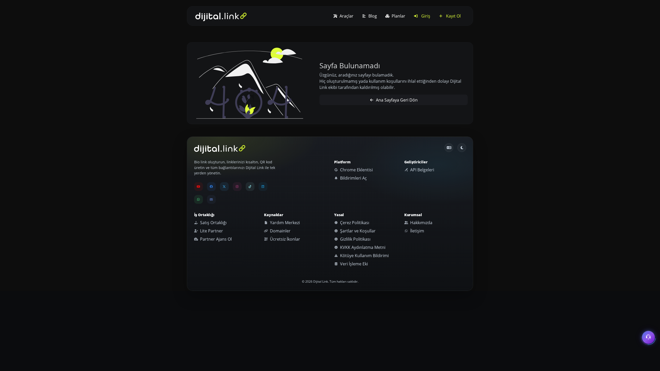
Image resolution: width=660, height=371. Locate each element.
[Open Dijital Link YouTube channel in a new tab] (198, 186)
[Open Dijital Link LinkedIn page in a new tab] (263, 186)
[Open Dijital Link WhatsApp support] (198, 199)
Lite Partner (211, 231)
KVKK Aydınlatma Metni (362, 247)
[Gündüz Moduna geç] (461, 147)
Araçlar (346, 16)
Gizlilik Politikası (354, 239)
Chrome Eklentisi (356, 170)
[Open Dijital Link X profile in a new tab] (224, 186)
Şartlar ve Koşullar (357, 231)
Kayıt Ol (453, 16)
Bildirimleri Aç (353, 178)
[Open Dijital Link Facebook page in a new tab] (211, 186)
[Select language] (448, 147)
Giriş (425, 16)
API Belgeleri (421, 170)
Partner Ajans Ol (215, 239)
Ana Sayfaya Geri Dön (396, 100)
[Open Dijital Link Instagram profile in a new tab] (237, 186)
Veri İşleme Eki (353, 264)
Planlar (398, 16)
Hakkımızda (420, 222)
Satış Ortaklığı (213, 222)
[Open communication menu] (648, 337)
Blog (372, 16)
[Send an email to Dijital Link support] (211, 199)
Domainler (280, 231)
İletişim (416, 231)
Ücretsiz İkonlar (284, 239)
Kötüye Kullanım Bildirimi (364, 255)
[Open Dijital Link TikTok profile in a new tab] (250, 186)
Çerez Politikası (354, 222)
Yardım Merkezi (284, 222)
